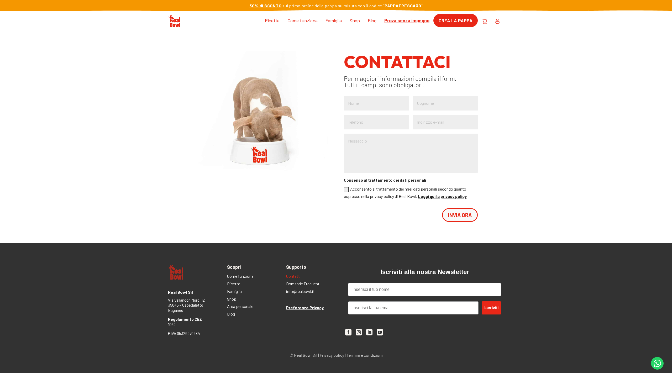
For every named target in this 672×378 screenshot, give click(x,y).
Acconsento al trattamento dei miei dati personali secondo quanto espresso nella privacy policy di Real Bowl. (405, 192)
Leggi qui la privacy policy (442, 196)
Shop (355, 20)
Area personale (240, 307)
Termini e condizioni (364, 355)
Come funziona (302, 20)
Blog (372, 20)
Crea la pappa (455, 20)
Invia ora (460, 215)
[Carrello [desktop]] (484, 20)
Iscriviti (491, 308)
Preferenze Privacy (305, 307)
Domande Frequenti (303, 284)
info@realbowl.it (300, 292)
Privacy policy (332, 355)
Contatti (293, 277)
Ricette (272, 20)
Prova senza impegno (406, 20)
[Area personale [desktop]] (497, 20)
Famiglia (334, 20)
